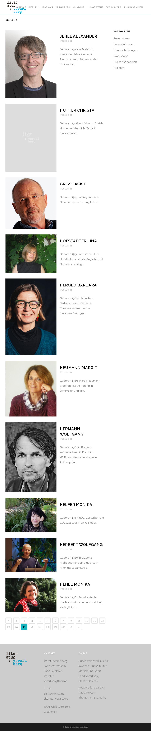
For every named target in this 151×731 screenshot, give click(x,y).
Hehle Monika (75, 584)
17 (39, 626)
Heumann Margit (78, 367)
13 (8, 626)
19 (55, 626)
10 (86, 620)
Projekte (119, 67)
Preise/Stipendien (125, 61)
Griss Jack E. (73, 184)
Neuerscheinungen (126, 50)
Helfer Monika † (77, 504)
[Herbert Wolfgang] (30, 555)
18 (47, 626)
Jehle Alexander (78, 36)
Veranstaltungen (124, 44)
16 (32, 626)
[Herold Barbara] (30, 316)
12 (102, 620)
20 (63, 626)
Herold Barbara (78, 285)
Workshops (121, 56)
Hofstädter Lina (78, 241)
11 (94, 620)
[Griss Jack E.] (30, 202)
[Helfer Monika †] (30, 515)
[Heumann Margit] (30, 388)
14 (16, 626)
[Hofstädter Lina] (30, 253)
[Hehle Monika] (30, 595)
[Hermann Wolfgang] (30, 457)
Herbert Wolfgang (81, 544)
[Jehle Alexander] (30, 64)
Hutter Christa (77, 110)
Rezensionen (122, 38)
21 (71, 626)
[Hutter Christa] (30, 138)
